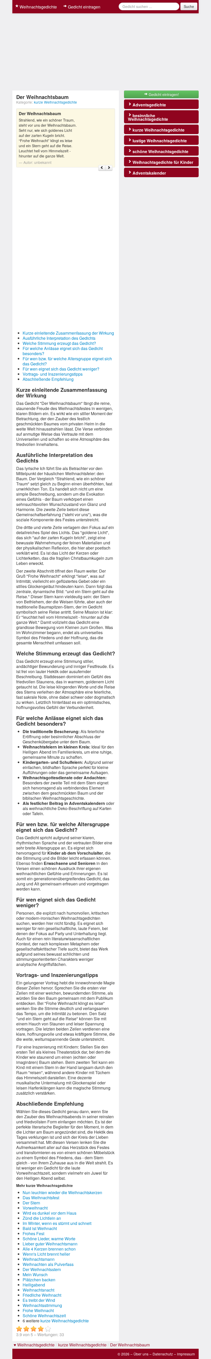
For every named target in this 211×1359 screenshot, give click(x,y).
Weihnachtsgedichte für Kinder (162, 162)
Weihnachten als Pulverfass (48, 1264)
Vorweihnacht (35, 1208)
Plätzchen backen (39, 1280)
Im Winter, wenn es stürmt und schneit (57, 1223)
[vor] (108, 168)
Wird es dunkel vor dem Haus (49, 1213)
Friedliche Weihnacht (42, 1295)
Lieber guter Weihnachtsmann (50, 1244)
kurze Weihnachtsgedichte (55, 102)
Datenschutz (163, 1353)
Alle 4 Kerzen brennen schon (49, 1249)
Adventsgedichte (148, 105)
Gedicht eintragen (83, 7)
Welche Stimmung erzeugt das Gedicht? (59, 343)
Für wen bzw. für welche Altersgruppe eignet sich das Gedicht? (67, 361)
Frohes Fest (33, 1233)
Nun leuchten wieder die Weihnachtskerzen (62, 1192)
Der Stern (31, 1203)
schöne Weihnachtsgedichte (159, 151)
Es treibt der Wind (39, 1300)
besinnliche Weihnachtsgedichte (148, 117)
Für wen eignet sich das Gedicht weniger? (61, 369)
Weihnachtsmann (39, 1259)
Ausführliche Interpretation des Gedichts (59, 338)
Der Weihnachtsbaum (130, 1345)
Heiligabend (34, 1285)
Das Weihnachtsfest (41, 1198)
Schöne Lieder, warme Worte (49, 1239)
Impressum (186, 1353)
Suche (189, 6)
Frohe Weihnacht (38, 1310)
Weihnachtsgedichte (38, 7)
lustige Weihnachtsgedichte (159, 141)
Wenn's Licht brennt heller (46, 1254)
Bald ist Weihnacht (40, 1228)
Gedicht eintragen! (163, 94)
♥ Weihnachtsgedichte (34, 1345)
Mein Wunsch (35, 1274)
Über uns (141, 1353)
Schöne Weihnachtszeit (44, 1315)
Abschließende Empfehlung (48, 379)
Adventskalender (148, 173)
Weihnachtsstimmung (42, 1305)
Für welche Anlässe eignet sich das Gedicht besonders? (63, 350)
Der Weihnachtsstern (42, 1269)
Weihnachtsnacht (38, 1290)
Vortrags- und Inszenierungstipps (53, 374)
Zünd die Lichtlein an (42, 1218)
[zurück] (102, 168)
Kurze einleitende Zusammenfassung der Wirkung (68, 333)
